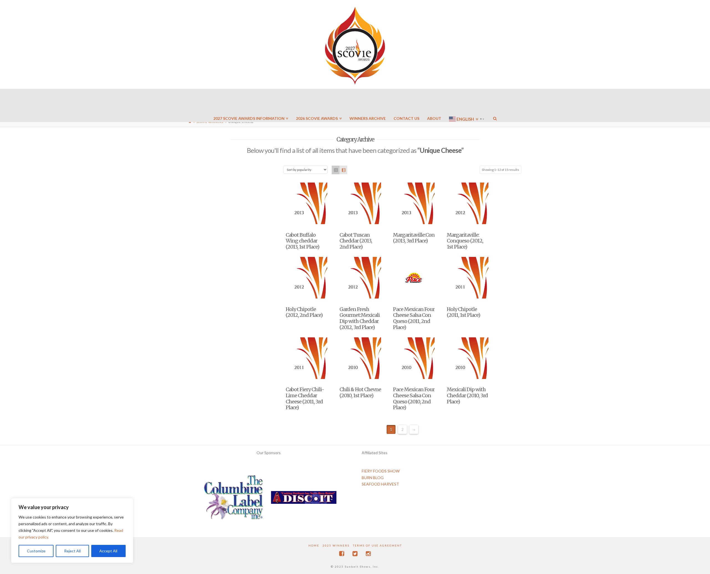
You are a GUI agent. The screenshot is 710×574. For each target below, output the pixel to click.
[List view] (343, 170)
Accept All (108, 550)
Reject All (72, 550)
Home (313, 545)
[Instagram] (368, 554)
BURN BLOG (373, 477)
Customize (36, 550)
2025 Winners (336, 545)
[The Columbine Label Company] (233, 499)
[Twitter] (355, 554)
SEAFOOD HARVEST (380, 484)
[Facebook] (341, 554)
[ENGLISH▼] (467, 103)
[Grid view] (335, 170)
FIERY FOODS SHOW (381, 471)
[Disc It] (303, 499)
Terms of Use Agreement (377, 545)
